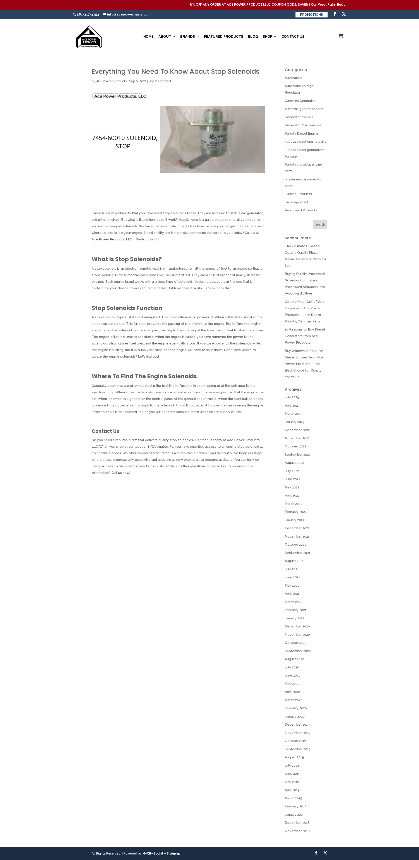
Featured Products (223, 36)
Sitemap (173, 853)
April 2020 (292, 692)
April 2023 (292, 406)
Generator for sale (299, 117)
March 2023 (293, 414)
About (164, 36)
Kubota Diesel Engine (301, 133)
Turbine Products (298, 194)
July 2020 (292, 667)
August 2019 (294, 757)
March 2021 (293, 602)
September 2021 (297, 553)
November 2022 (297, 438)
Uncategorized (160, 81)
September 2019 (298, 749)
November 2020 (297, 635)
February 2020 (296, 708)
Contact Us (293, 36)
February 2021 (295, 610)
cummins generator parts (304, 109)
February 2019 (296, 806)
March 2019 (293, 798)
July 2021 (292, 569)
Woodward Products (301, 210)
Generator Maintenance (303, 125)
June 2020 (293, 675)
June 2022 (292, 479)
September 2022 (298, 455)
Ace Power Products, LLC (112, 239)
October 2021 (295, 544)
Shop (267, 36)
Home (148, 36)
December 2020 (297, 626)
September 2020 (298, 651)
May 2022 (292, 487)
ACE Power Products (111, 81)
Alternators (293, 78)
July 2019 (292, 765)
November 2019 (297, 733)
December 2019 (297, 724)
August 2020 (294, 659)
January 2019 (294, 815)
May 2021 (292, 586)
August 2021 (294, 561)
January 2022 (294, 520)
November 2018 (297, 831)
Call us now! (121, 473)
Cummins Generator (300, 101)
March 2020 (293, 700)
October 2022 (295, 446)
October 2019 (295, 741)
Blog (253, 36)
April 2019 (292, 790)
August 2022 (294, 463)
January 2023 (294, 422)
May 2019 (292, 782)
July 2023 (292, 397)
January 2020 (295, 716)
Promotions (311, 15)
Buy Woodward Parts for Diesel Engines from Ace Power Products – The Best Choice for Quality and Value (304, 364)
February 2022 (296, 512)
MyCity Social (153, 853)
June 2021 (292, 577)
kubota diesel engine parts (305, 142)
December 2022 (297, 430)
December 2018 (297, 823)
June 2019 (292, 774)
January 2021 (294, 618)
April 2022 (292, 495)
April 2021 (292, 594)
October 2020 (295, 643)
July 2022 (292, 471)
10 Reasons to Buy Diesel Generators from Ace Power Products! (305, 335)
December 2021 (297, 528)
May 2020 (292, 684)
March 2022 (293, 504)
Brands (187, 36)
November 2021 (297, 536)
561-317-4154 (88, 14)
